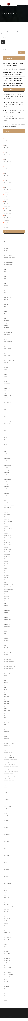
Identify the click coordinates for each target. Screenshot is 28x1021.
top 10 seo (6, 920)
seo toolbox (6, 855)
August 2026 (6, 136)
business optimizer (8, 332)
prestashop (6, 703)
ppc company (7, 696)
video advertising (7, 937)
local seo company (8, 593)
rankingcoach (7, 734)
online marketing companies (9, 663)
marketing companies (8, 621)
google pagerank (7, 481)
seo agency (6, 792)
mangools (6, 612)
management (7, 610)
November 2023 (7, 213)
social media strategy (8, 909)
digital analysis (7, 390)
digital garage (7, 393)
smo (5, 902)
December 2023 (7, 210)
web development (7, 953)
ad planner (6, 250)
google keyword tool (8, 470)
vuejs (5, 946)
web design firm (7, 951)
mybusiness (6, 642)
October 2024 (7, 187)
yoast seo (6, 997)
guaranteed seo (7, 509)
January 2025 (7, 180)
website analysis (7, 967)
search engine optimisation (9, 762)
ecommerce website (8, 414)
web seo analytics (7, 958)
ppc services (6, 701)
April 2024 (6, 201)
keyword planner (7, 549)
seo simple (6, 841)
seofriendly (6, 867)
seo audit (6, 797)
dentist (5, 376)
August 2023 (6, 220)
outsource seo (7, 677)
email (5, 418)
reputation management (9, 743)
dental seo (6, 374)
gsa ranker (6, 502)
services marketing (8, 883)
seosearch (6, 871)
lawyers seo (6, 568)
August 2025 (6, 164)
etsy (5, 430)
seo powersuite (7, 827)
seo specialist (7, 843)
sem (5, 785)
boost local (6, 325)
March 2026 (6, 147)
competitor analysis (8, 341)
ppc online (6, 699)
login (5, 603)
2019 (5, 241)
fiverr (5, 439)
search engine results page (9, 776)
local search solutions (8, 586)
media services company (9, 628)
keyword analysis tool (8, 544)
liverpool (6, 582)
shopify (5, 885)
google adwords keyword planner (11, 460)
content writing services (9, 360)
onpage (5, 670)
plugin (5, 689)
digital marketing (7, 395)
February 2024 (7, 206)
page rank (6, 680)
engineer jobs (7, 423)
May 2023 (6, 227)
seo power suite (7, 825)
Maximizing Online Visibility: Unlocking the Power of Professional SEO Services (14, 104)
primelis (5, 708)
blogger (5, 323)
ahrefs (5, 266)
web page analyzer (8, 955)
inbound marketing (8, 528)
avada (5, 290)
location (5, 600)
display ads (6, 400)
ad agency (6, 248)
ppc (5, 694)
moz (5, 635)
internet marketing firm (8, 537)
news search (6, 649)
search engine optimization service (11, 771)
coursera (6, 367)
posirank (6, 691)
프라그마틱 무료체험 (8, 102)
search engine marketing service (10, 759)
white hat (6, 981)
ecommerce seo (7, 411)
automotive (6, 287)
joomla (5, 540)
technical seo (7, 918)
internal (5, 530)
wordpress (6, 986)
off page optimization (8, 652)
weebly (5, 979)
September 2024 (7, 189)
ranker (5, 729)
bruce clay (6, 330)
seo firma (6, 813)
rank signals (6, 727)
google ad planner (8, 456)
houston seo (6, 519)
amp (5, 278)
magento (6, 605)
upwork (5, 934)
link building (6, 575)
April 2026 (6, 145)
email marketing (7, 421)
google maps (7, 472)
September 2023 (7, 217)
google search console (8, 488)
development (7, 386)
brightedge (6, 327)
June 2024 (6, 196)
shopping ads (7, 888)
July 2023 (6, 222)
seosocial (6, 874)
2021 (5, 245)
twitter (5, 925)
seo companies (7, 801)
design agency (7, 383)
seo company (7, 804)
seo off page (7, 820)
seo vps (5, 857)
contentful (6, 362)
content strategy (7, 355)
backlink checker (7, 297)
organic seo (6, 675)
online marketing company (9, 666)
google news (6, 477)
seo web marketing (8, 860)
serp (5, 878)
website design (7, 969)
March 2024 (6, 203)
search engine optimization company (11, 766)
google (5, 453)
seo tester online (7, 853)
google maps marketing (9, 474)
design (5, 381)
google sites (6, 493)
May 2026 (6, 143)
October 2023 (7, 215)
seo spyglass (7, 846)
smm (5, 899)
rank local (6, 724)
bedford (6, 304)
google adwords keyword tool (10, 463)
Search (4, 49)
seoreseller (6, 869)
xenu (5, 988)
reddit (5, 741)
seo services (6, 839)
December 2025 (7, 154)
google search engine (8, 491)
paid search (6, 684)
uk (4, 930)
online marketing (7, 659)
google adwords (7, 458)
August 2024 (6, 192)
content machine (7, 348)
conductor (6, 344)
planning (6, 687)
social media (6, 904)
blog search (6, 320)
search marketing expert (9, 780)
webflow (6, 962)
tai (4, 916)
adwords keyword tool (8, 259)
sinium (5, 892)
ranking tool (6, 731)
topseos (6, 923)
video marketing (7, 939)
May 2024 (6, 199)
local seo (6, 591)
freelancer (6, 444)
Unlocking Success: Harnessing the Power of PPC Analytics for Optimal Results (13, 96)
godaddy (6, 449)
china (5, 337)
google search (7, 486)
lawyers (5, 565)
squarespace (7, 913)
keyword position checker (9, 551)
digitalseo (6, 397)
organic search (7, 673)
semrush (6, 787)
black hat (6, 316)
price (5, 706)
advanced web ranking (8, 255)
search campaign (7, 755)
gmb (5, 446)
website (5, 965)
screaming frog (7, 745)
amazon (5, 276)
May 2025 (6, 171)
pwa (5, 715)
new (5, 645)
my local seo (6, 640)
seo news (6, 818)
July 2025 (6, 166)
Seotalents (5, 124)
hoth (5, 516)
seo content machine (8, 806)
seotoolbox (6, 876)
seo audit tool (7, 799)
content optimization (8, 353)
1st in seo (6, 238)
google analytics (7, 465)
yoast (5, 995)
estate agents (7, 428)
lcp (5, 570)
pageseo (6, 682)
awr (5, 292)
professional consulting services (10, 713)
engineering (6, 425)
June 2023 (6, 224)
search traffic (7, 783)
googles (6, 495)
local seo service (7, 596)
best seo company (8, 308)
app (5, 283)
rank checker (7, 722)
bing (5, 313)
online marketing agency (9, 661)
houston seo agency (8, 521)
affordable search (8, 264)
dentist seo (6, 379)
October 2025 (7, 159)
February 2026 (7, 150)
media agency (7, 626)
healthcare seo (7, 514)
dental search (7, 372)
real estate (6, 738)
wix (5, 983)
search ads (6, 750)
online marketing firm (8, 668)
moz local (6, 638)
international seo (7, 533)
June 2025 (6, 168)
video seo (6, 941)
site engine (6, 897)
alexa (5, 271)
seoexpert (6, 864)
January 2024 (7, 208)
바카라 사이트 (6, 110)
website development (8, 974)
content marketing (7, 351)
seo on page (6, 822)
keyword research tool (8, 556)
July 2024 (6, 194)
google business (7, 467)
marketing (6, 617)
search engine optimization (9, 764)
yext (5, 993)
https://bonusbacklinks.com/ (9, 94)
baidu (5, 301)
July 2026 (6, 138)
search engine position (8, 773)
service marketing (7, 881)
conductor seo (7, 346)
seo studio (6, 848)
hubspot (6, 526)
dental (5, 369)
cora (5, 365)
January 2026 (7, 152)
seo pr (5, 829)
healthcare (6, 512)
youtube (5, 1000)
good (5, 451)
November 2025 (7, 157)
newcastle (6, 647)
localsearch (6, 598)
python (5, 717)
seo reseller (6, 832)
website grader (7, 976)
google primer (7, 484)
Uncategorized (7, 932)
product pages (7, 710)
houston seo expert (8, 523)
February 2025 (7, 178)
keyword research (8, 554)
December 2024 (7, 182)
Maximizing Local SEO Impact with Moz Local (14, 69)
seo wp (5, 862)
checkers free (7, 334)
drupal (5, 404)
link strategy (6, 577)
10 (4, 236)
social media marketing (9, 906)
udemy (5, 927)
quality (5, 720)
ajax (5, 269)
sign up (5, 890)
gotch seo (6, 498)
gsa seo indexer (7, 507)
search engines (7, 778)
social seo (6, 911)
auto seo (6, 285)
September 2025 (7, 161)
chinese (5, 339)
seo (5, 790)
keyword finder (7, 547)
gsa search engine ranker (9, 505)
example (6, 432)
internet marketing (8, 535)
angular (5, 280)
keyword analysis (7, 542)
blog (5, 318)
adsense (6, 252)
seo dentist (6, 808)
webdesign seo (7, 960)
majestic (6, 607)
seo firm (6, 811)
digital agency (7, 388)
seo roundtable (7, 836)
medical (5, 631)
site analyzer (6, 895)
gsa (5, 500)
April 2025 (6, 173)
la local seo (6, 563)
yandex (5, 990)
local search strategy (8, 589)
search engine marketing (9, 757)
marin (5, 614)
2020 (5, 243)
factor (5, 435)
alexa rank (6, 273)
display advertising (8, 402)
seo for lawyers (7, 815)
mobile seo (6, 633)
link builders (6, 572)
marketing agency (7, 619)
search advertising (8, 752)
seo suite (6, 850)
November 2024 (7, 185)
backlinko (6, 299)
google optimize (7, 479)
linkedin (5, 579)
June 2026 (6, 140)
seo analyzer (6, 794)
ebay (5, 409)
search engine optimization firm (10, 769)
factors (5, 437)
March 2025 (6, 175)
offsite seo (6, 656)
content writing (7, 358)
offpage (6, 654)
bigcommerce (7, 311)
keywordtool (6, 561)
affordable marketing (8, 262)
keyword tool (6, 558)
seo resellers (7, 834)
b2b (5, 294)
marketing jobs (7, 624)
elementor (6, 416)
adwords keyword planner (9, 257)
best (5, 306)
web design (6, 948)
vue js (5, 944)
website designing (8, 972)
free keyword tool (7, 442)
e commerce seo (7, 407)
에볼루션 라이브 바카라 (9, 116)
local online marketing (8, 584)
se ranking (6, 748)
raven (5, 736)
